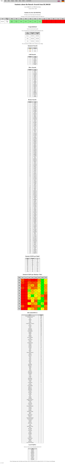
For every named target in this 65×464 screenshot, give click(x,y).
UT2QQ (35, 235)
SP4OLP (35, 246)
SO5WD (35, 153)
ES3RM (35, 196)
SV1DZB (35, 138)
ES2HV (35, 216)
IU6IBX (35, 75)
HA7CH (35, 175)
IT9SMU (35, 209)
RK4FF (35, 201)
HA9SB (35, 230)
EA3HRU (35, 111)
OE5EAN (32, 458)
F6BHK (35, 81)
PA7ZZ (35, 187)
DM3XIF (35, 150)
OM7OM (35, 85)
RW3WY (35, 158)
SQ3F (35, 198)
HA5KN (35, 211)
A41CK (35, 121)
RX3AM (35, 241)
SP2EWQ (2, 21)
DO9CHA (32, 455)
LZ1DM (35, 181)
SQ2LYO (35, 160)
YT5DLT (35, 167)
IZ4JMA (35, 64)
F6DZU (35, 244)
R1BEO (35, 108)
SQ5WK (35, 182)
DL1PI (35, 90)
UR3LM (35, 164)
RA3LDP (35, 165)
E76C (35, 58)
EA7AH (35, 224)
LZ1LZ (35, 95)
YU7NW (34, 57)
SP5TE (35, 184)
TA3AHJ (34, 225)
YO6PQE (35, 249)
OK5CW (35, 202)
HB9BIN (34, 92)
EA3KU (35, 200)
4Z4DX (35, 213)
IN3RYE (35, 173)
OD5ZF (35, 170)
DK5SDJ (32, 449)
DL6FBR (32, 459)
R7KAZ (35, 250)
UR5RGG (35, 84)
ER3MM (35, 110)
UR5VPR (35, 93)
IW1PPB (35, 239)
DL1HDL (35, 229)
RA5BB (35, 219)
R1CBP (35, 247)
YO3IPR (35, 155)
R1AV (35, 248)
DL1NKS (35, 135)
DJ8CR (35, 76)
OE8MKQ (35, 199)
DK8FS (32, 450)
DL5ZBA (35, 217)
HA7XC (35, 171)
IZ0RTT (35, 91)
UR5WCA (35, 190)
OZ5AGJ (35, 94)
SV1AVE (35, 179)
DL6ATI (35, 142)
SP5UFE (35, 143)
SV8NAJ (34, 151)
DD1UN (35, 139)
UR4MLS (35, 226)
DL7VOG (35, 245)
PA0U (35, 112)
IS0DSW (35, 218)
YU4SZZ (35, 149)
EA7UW (35, 234)
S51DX (35, 128)
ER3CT (35, 180)
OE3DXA (35, 212)
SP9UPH (34, 197)
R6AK (35, 130)
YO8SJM (35, 134)
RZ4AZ (35, 227)
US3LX (35, 172)
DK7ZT (35, 77)
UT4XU (35, 186)
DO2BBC (35, 122)
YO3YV (35, 243)
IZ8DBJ (35, 96)
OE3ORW (35, 231)
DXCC (23, 0)
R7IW (35, 83)
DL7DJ (35, 228)
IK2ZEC (35, 168)
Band (16, 0)
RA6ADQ (35, 240)
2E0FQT (35, 242)
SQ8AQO (35, 159)
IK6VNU (35, 194)
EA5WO (35, 79)
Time (20, 0)
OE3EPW (35, 203)
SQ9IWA (34, 145)
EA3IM (35, 183)
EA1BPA (35, 152)
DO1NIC (32, 456)
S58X (35, 80)
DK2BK (35, 220)
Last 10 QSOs (28, 0)
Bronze (12, 0)
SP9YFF (35, 86)
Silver (9, 0)
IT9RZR (35, 215)
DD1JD (32, 454)
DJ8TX (32, 457)
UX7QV (35, 169)
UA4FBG (35, 214)
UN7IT (35, 136)
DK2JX (35, 107)
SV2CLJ (35, 126)
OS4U (35, 189)
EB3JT (35, 62)
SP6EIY (35, 188)
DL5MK (35, 205)
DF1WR (35, 70)
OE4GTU (35, 129)
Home (2, 0)
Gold (5, 0)
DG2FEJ (41, 461)
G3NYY (35, 185)
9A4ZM (35, 124)
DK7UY (35, 156)
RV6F (35, 233)
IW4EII (35, 210)
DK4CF (35, 232)
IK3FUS (35, 204)
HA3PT (35, 78)
